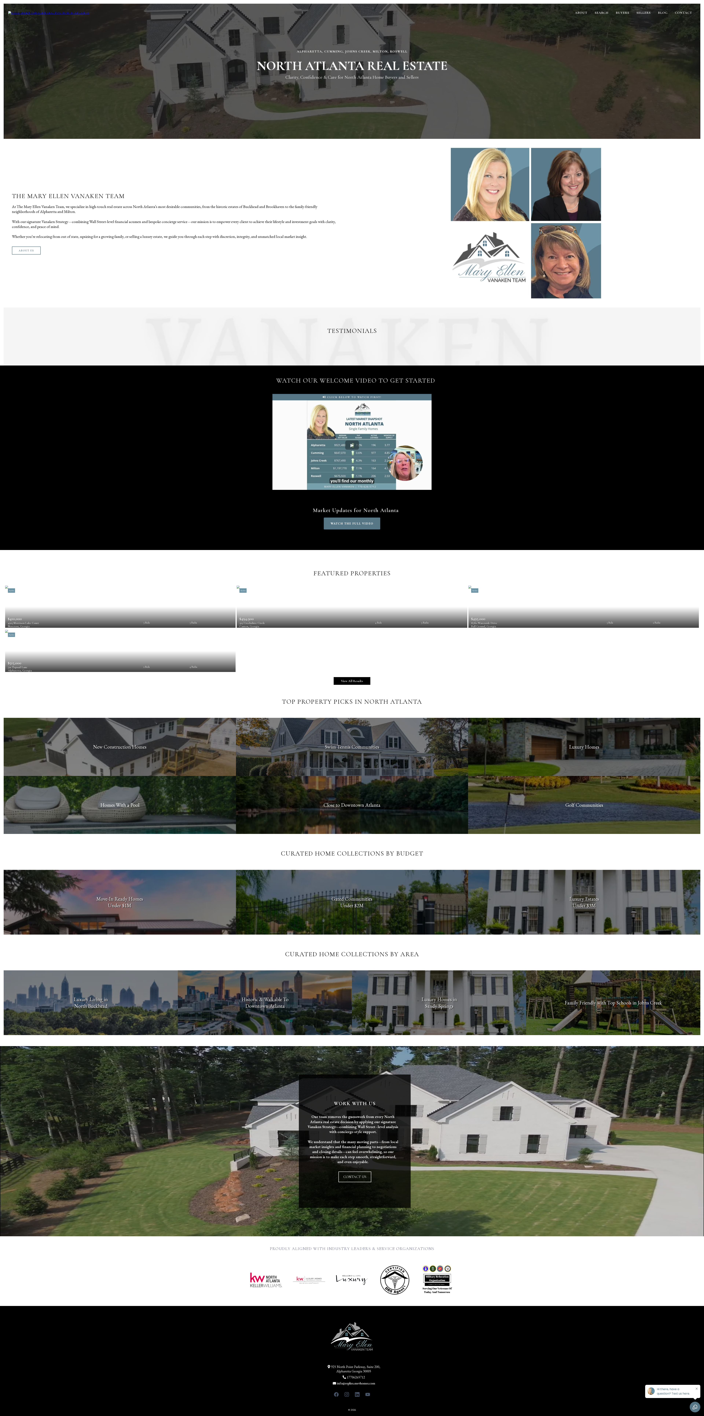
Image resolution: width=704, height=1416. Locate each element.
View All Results (352, 681)
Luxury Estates (584, 899)
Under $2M (352, 905)
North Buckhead (90, 1006)
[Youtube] (367, 1394)
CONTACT (683, 13)
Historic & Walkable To (265, 999)
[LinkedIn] (357, 1394)
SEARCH (601, 13)
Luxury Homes (584, 746)
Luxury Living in (91, 999)
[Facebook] (336, 1394)
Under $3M (584, 905)
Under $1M (119, 905)
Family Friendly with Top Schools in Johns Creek (613, 1002)
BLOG (663, 13)
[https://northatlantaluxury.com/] (48, 12)
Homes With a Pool (119, 805)
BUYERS (622, 13)
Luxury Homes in (439, 999)
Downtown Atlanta (265, 1006)
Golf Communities (584, 805)
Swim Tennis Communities (352, 746)
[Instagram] (347, 1394)
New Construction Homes (119, 746)
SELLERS (644, 13)
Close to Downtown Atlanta (352, 805)
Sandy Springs (439, 1006)
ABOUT (581, 13)
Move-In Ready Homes (119, 899)
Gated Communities (352, 899)
